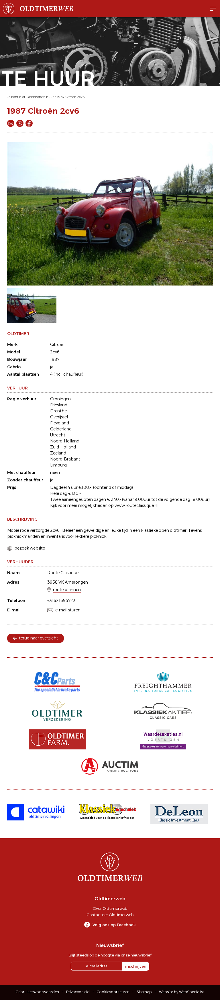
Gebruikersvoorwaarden (37, 992)
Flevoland (59, 423)
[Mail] (10, 123)
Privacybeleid (78, 992)
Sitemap (144, 992)
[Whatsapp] (19, 123)
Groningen (60, 398)
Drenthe (58, 411)
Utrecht (57, 435)
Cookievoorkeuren (113, 992)
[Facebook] (29, 123)
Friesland (58, 405)
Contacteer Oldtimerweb (110, 914)
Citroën (57, 344)
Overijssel (59, 417)
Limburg (58, 465)
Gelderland (61, 429)
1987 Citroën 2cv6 (71, 97)
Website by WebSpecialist (181, 992)
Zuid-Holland (63, 447)
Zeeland (58, 453)
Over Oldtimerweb (110, 908)
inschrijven (135, 966)
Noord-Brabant (65, 459)
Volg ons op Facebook (114, 924)
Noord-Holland (64, 441)
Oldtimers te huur (40, 97)
